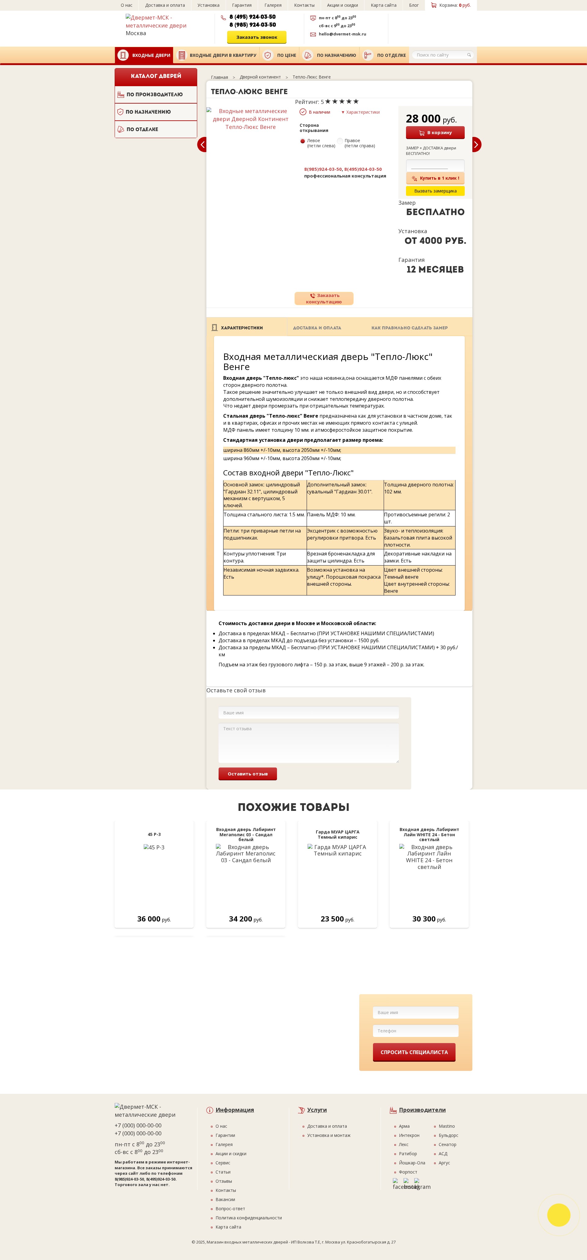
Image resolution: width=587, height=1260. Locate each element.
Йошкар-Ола (412, 1163)
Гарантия (242, 5)
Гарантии (225, 1135)
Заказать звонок (256, 37)
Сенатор (447, 1144)
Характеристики (242, 328)
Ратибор (408, 1153)
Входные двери (150, 55)
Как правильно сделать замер (409, 328)
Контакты (304, 5)
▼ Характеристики (360, 112)
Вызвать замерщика (430, 26)
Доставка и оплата (165, 5)
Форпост (408, 1172)
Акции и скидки (342, 5)
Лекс (403, 1144)
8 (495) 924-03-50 (253, 17)
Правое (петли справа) (360, 143)
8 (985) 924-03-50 (253, 25)
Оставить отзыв (248, 774)
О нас (126, 5)
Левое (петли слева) (321, 143)
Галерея (273, 5)
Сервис (223, 1163)
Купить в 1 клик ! (439, 178)
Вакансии (225, 1199)
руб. (455, 5)
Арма (404, 1126)
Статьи (223, 1172)
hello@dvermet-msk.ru (342, 34)
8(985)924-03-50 (323, 169)
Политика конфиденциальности (249, 1218)
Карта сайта (384, 5)
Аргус (444, 1163)
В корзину (439, 132)
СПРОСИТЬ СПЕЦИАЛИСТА (414, 1052)
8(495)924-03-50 (363, 169)
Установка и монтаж (329, 1135)
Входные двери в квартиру (223, 55)
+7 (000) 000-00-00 (138, 1125)
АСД (443, 1153)
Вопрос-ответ (230, 1208)
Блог (414, 5)
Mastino (447, 1126)
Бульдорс (448, 1135)
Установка (209, 5)
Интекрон (409, 1135)
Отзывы (224, 1181)
